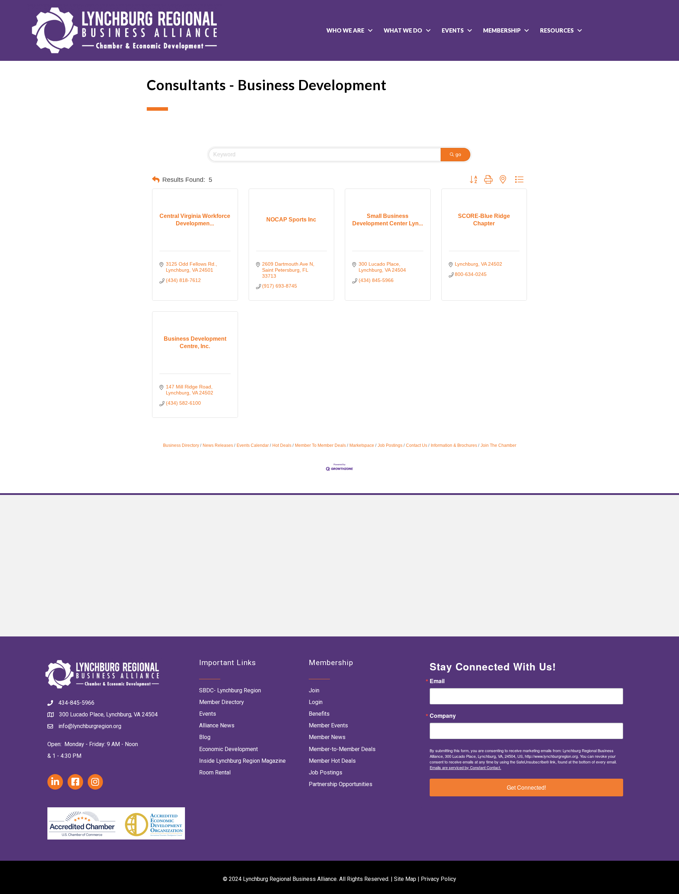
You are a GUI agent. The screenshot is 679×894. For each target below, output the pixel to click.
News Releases (218, 445)
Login (316, 702)
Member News (327, 737)
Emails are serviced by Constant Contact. (465, 767)
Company (443, 716)
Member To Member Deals (320, 445)
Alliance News (216, 725)
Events (453, 30)
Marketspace (361, 445)
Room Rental (215, 772)
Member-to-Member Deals (342, 749)
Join (314, 690)
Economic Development (228, 749)
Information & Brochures (454, 445)
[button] (155, 179)
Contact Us (416, 445)
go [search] (458, 154)
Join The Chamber (498, 445)
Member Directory (221, 702)
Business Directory (181, 445)
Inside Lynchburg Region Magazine (242, 760)
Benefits (319, 713)
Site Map (405, 879)
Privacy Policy (438, 879)
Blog (204, 737)
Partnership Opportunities (340, 784)
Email (437, 681)
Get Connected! (526, 787)
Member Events (328, 725)
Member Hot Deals (332, 760)
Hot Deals (281, 445)
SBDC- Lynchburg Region (230, 690)
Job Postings (390, 445)
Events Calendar (253, 445)
